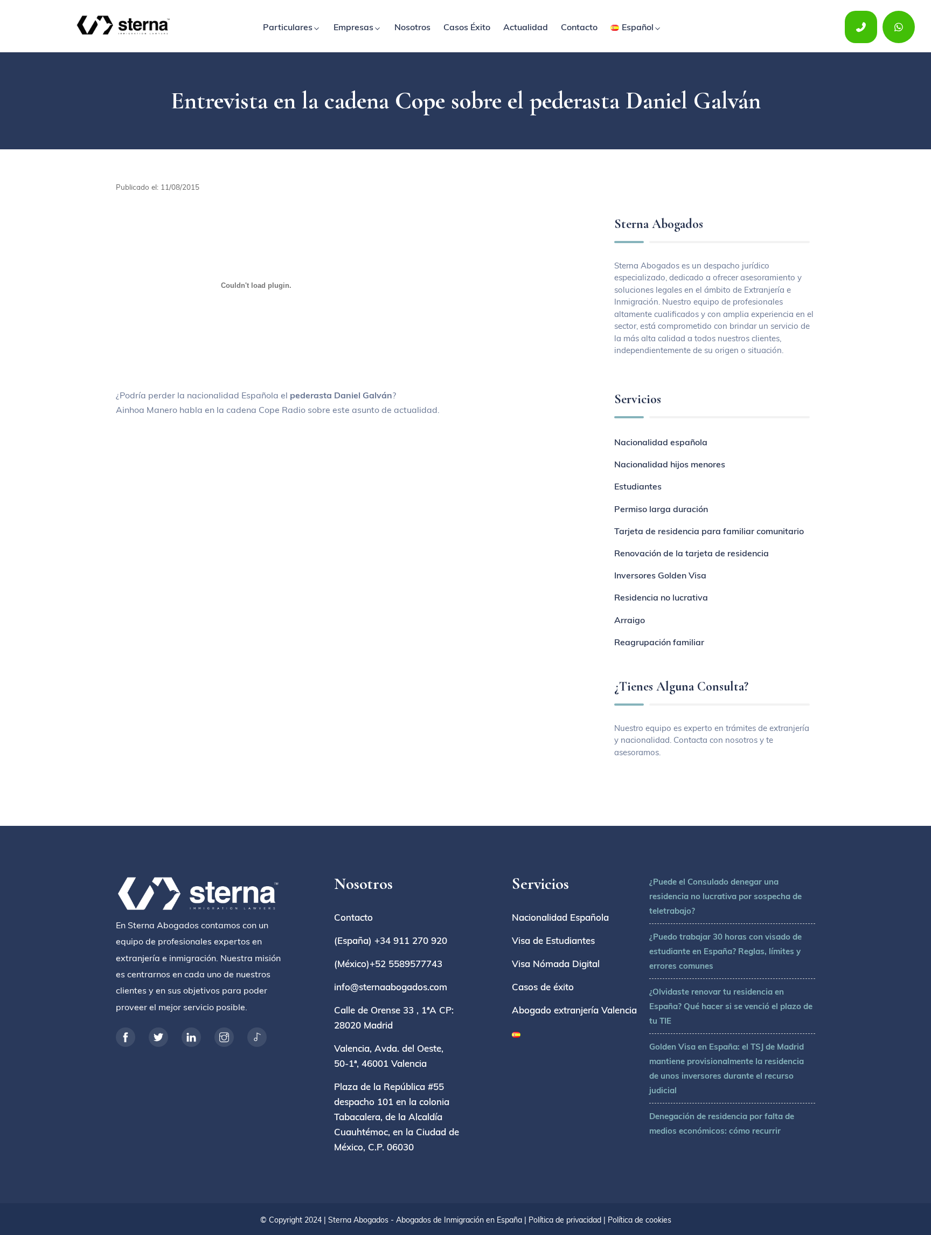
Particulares (287, 27)
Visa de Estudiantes (553, 940)
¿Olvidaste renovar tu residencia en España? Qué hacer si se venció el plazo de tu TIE (730, 1006)
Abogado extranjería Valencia (574, 1010)
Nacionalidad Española (560, 917)
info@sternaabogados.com (390, 986)
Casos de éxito (543, 986)
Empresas (353, 27)
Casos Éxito (466, 27)
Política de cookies (639, 1220)
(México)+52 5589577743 (388, 963)
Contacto (579, 27)
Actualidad (525, 27)
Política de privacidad (565, 1220)
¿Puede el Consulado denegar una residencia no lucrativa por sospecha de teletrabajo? (725, 896)
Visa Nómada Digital (556, 963)
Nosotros (412, 27)
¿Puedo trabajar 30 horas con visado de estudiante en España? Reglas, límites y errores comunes (725, 951)
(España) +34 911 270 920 (390, 940)
